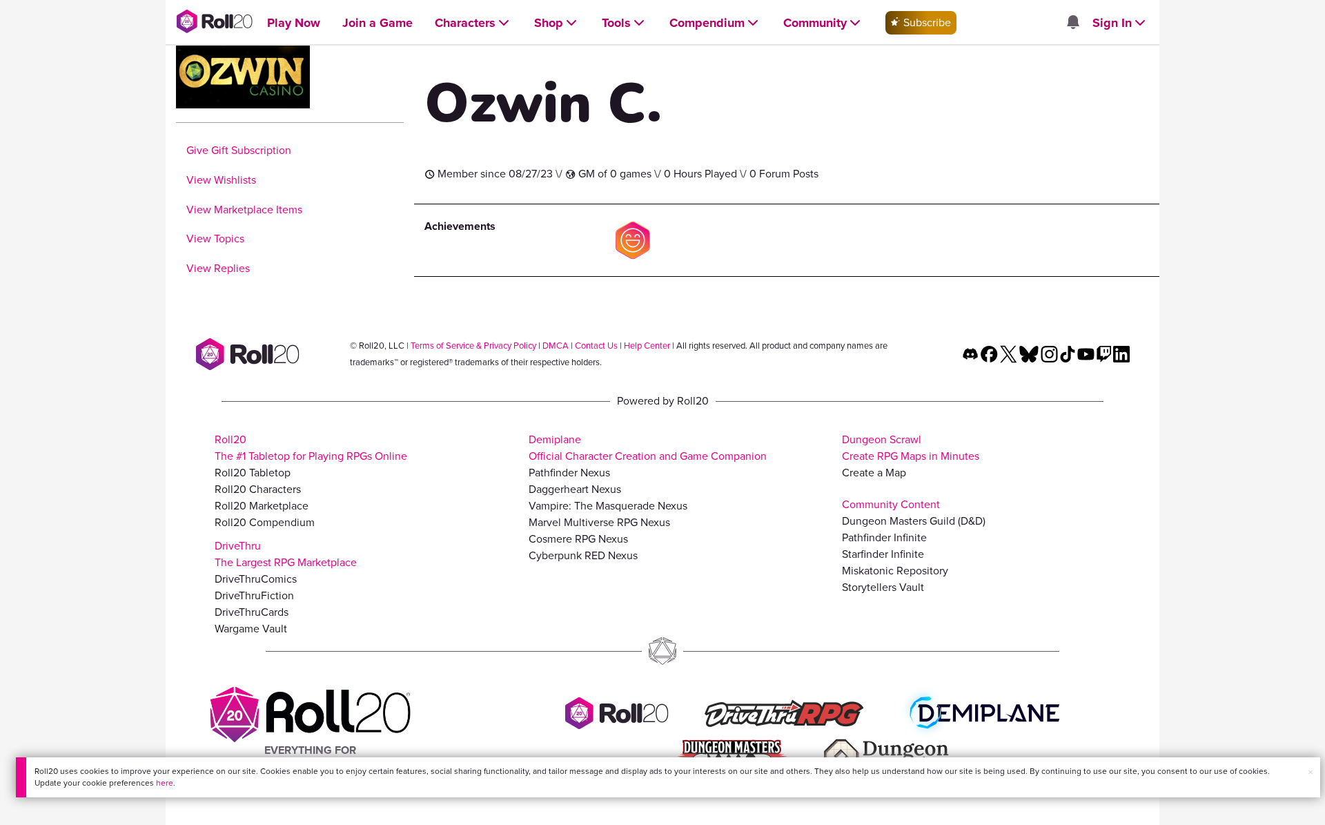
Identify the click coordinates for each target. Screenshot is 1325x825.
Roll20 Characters (258, 489)
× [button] (1310, 772)
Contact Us (596, 345)
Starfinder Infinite (883, 554)
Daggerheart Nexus (575, 489)
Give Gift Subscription (238, 150)
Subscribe (926, 22)
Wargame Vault (251, 629)
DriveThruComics (256, 579)
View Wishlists (221, 180)
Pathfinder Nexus (569, 473)
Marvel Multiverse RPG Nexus (599, 522)
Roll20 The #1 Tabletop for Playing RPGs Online (311, 447)
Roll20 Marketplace (261, 506)
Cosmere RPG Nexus (578, 539)
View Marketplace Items (244, 209)
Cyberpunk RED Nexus (583, 555)
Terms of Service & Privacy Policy (473, 345)
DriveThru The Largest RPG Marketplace (286, 554)
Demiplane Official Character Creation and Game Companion (648, 447)
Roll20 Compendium (265, 522)
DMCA (555, 345)
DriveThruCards (251, 612)
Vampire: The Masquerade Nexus (608, 506)
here (164, 783)
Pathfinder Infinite (884, 537)
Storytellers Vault (883, 587)
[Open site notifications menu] (1072, 23)
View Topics (215, 238)
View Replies (218, 268)
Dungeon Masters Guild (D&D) (913, 521)
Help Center (647, 345)
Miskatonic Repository (895, 571)
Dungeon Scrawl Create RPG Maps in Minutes (910, 447)
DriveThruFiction (254, 595)
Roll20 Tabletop (253, 473)
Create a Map (874, 473)
